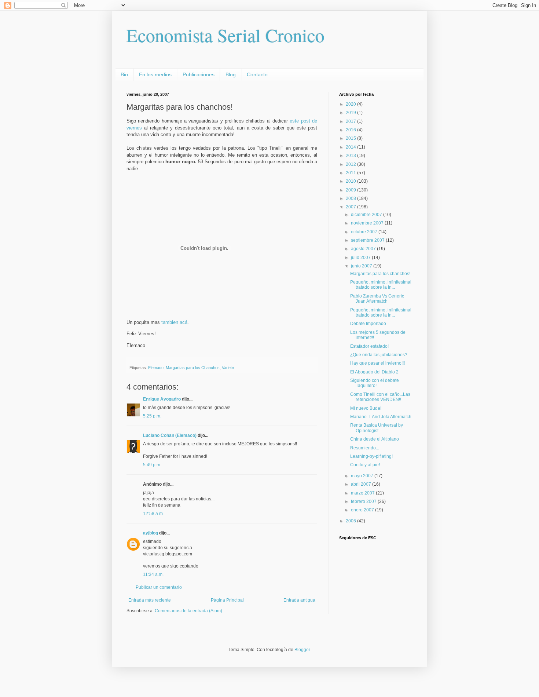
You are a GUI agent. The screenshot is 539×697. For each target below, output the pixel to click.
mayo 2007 (362, 475)
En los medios (155, 74)
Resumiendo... (364, 447)
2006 (351, 520)
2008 (351, 198)
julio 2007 (361, 257)
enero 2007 (363, 509)
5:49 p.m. (152, 464)
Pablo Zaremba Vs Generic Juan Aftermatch (377, 298)
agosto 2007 (364, 248)
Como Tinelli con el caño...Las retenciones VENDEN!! (380, 397)
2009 (351, 190)
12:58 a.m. (153, 513)
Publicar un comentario (159, 587)
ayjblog (150, 533)
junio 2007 (362, 266)
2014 (351, 147)
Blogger (302, 649)
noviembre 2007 (368, 223)
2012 (351, 164)
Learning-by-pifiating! (371, 456)
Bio (124, 74)
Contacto (257, 74)
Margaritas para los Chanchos (193, 367)
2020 (351, 104)
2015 (351, 138)
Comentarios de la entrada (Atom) (188, 610)
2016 (351, 129)
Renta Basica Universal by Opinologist (376, 428)
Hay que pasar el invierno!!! (377, 363)
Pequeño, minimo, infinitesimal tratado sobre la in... (380, 285)
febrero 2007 (364, 501)
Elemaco (156, 367)
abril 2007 (361, 484)
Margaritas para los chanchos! (380, 273)
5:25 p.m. (152, 416)
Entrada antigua (299, 600)
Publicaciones (198, 74)
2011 (351, 172)
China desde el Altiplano (374, 439)
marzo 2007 (363, 493)
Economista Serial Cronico (225, 35)
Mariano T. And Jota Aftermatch (380, 416)
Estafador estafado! (369, 346)
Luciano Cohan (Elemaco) (170, 435)
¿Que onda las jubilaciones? (378, 354)
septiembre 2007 (368, 240)
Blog (230, 74)
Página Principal (227, 600)
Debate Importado (368, 323)
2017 (351, 121)
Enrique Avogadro (162, 399)
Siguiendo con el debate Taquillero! (374, 383)
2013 (351, 155)
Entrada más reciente (149, 600)
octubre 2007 (364, 231)
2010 (351, 181)
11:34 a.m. (153, 574)
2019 (351, 112)
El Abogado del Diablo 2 (374, 372)
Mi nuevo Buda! (365, 408)
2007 (351, 206)
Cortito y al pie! (365, 464)
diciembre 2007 (367, 214)
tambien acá (174, 322)
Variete (228, 367)
